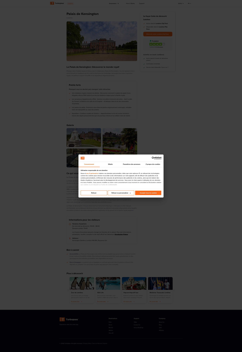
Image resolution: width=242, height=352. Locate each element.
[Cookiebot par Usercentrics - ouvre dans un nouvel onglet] (153, 158)
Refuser (93, 193)
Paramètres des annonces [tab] (131, 164)
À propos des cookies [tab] (153, 164)
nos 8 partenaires (92, 173)
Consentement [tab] (89, 164)
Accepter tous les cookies (148, 193)
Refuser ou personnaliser (120, 193)
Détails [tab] (110, 164)
